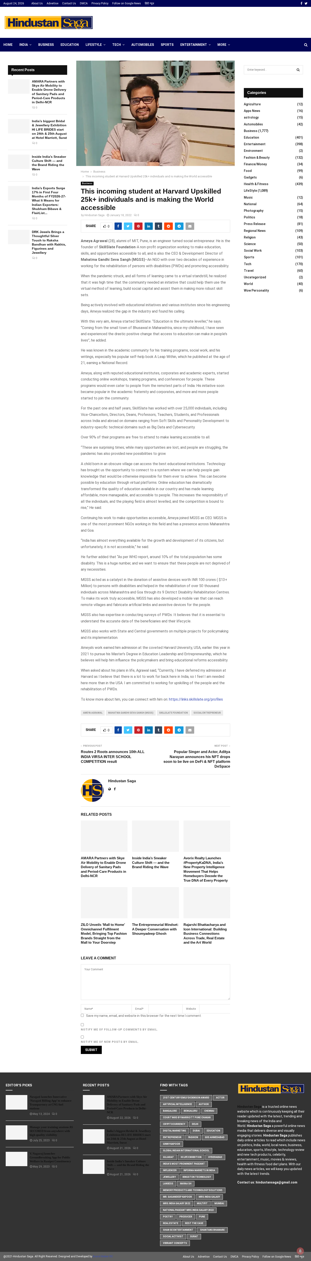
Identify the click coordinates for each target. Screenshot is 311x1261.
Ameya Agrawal (92, 713)
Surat (194, 1236)
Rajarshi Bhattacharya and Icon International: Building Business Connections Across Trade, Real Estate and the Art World (205, 933)
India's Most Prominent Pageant (184, 1164)
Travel (249, 270)
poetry (168, 1216)
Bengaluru (190, 1111)
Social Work (253, 250)
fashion (193, 1137)
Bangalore (170, 1111)
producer (185, 1216)
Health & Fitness (256, 184)
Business (46, 45)
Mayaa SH (185, 1183)
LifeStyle (94, 45)
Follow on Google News (126, 3)
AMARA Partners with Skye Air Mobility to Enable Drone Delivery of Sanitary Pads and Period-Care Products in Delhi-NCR (103, 867)
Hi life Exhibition (191, 1157)
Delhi (195, 1124)
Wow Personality (256, 290)
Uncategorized (255, 277)
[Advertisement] (225, 21)
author (204, 1104)
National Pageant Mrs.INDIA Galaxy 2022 (188, 1210)
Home (8, 45)
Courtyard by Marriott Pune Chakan (187, 1117)
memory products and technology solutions (192, 1190)
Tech (116, 45)
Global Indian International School (186, 1150)
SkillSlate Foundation (173, 713)
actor (220, 1097)
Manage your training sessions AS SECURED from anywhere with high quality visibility (51, 1131)
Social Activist (173, 1236)
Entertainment (193, 45)
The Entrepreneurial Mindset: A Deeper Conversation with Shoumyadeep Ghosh (155, 929)
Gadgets (250, 177)
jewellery (169, 1177)
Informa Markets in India (199, 1170)
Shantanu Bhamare (212, 1230)
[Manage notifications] (300, 1251)
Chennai (209, 1111)
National (250, 204)
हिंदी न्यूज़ (149, 3)
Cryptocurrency (174, 1124)
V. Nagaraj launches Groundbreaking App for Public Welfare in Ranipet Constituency (50, 1157)
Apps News (252, 111)
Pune (202, 1216)
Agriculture (252, 104)
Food (248, 171)
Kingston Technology (197, 1177)
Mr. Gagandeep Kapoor (177, 1197)
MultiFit (202, 1203)
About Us (37, 3)
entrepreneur (172, 1137)
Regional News (255, 231)
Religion (250, 237)
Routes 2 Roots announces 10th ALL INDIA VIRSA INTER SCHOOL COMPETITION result (113, 757)
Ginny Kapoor (171, 1144)
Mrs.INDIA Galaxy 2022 (176, 1203)
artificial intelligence (177, 1104)
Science (250, 244)
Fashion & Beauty (257, 157)
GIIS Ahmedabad (214, 1137)
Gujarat (168, 1157)
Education (70, 45)
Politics (249, 217)
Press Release (254, 224)
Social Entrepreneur (207, 713)
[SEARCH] (298, 69)
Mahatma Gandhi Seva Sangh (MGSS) (130, 713)
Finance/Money (255, 164)
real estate (170, 1223)
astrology (251, 117)
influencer (170, 1170)
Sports (167, 45)
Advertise (52, 3)
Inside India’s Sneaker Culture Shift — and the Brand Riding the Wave (150, 862)
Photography (253, 210)
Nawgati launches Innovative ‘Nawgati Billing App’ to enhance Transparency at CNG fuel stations (50, 1102)
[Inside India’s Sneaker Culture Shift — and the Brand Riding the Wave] (19, 162)
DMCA (84, 3)
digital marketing (174, 1130)
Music (248, 197)
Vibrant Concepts (175, 1243)
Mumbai (219, 1203)
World (248, 284)
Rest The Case (194, 1223)
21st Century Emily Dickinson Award (186, 1097)
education (213, 1130)
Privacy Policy (100, 3)
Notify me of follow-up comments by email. (119, 1029)
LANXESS (168, 1183)
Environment (253, 151)
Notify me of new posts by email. (110, 1041)
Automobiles (142, 45)
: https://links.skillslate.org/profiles (195, 699)
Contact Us (69, 3)
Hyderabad (215, 1157)
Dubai (196, 1130)
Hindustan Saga (94, 215)
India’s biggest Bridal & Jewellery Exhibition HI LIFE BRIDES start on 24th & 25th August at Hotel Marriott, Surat (49, 129)
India (23, 45)
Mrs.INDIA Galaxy (209, 1197)
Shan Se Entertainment (178, 1230)
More (221, 45)
